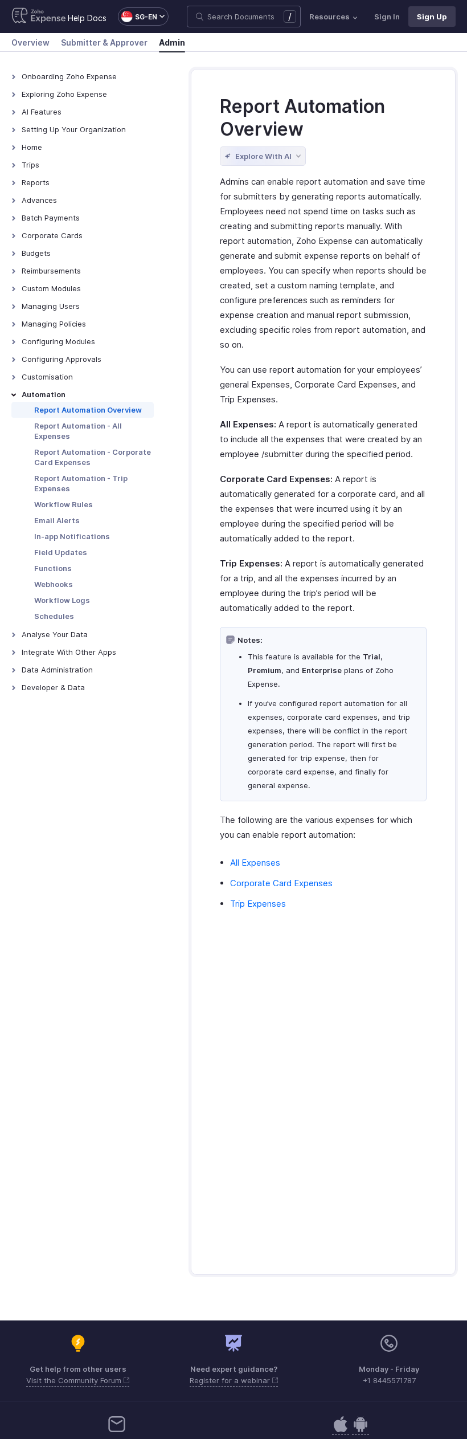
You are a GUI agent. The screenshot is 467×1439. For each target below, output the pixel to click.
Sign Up (432, 16)
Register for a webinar (231, 1380)
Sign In (387, 16)
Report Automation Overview (88, 409)
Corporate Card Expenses (281, 883)
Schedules (54, 616)
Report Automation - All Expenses (78, 431)
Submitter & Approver (104, 42)
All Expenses (255, 862)
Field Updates (60, 552)
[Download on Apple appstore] (360, 1430)
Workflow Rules (63, 504)
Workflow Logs (62, 600)
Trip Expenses (258, 903)
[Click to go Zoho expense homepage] (38, 16)
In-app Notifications (72, 536)
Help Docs (87, 18)
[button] (137, 16)
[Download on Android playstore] (340, 1430)
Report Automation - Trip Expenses (81, 483)
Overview (30, 42)
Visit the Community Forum (75, 1380)
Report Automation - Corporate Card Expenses (92, 457)
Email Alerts (57, 520)
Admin (172, 42)
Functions (53, 568)
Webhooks (53, 584)
